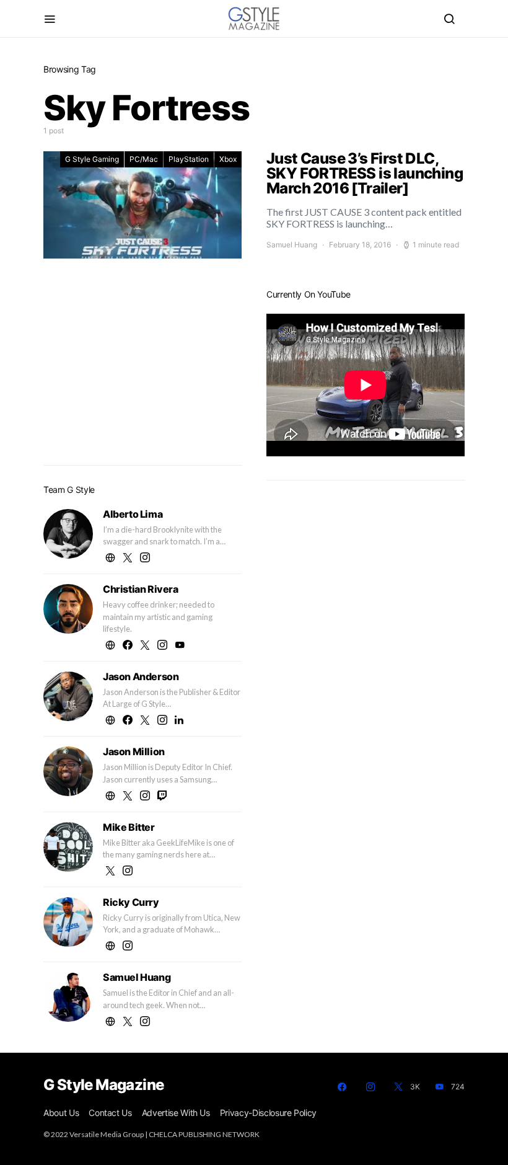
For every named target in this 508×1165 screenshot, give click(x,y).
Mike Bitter (129, 827)
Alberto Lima (132, 514)
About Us (61, 1112)
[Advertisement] (142, 367)
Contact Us (110, 1112)
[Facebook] (342, 1087)
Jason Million (134, 751)
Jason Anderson (140, 676)
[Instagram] (370, 1087)
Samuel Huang (291, 244)
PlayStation (189, 159)
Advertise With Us (176, 1112)
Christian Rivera (140, 589)
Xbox (228, 159)
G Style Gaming (92, 159)
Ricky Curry (131, 902)
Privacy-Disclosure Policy (268, 1112)
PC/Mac (143, 159)
